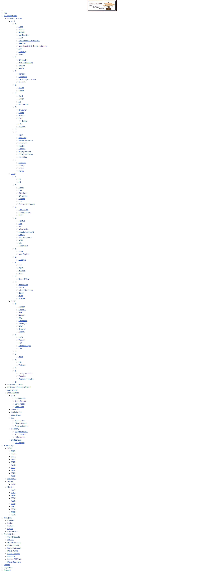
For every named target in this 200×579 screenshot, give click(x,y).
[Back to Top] (196, 574)
